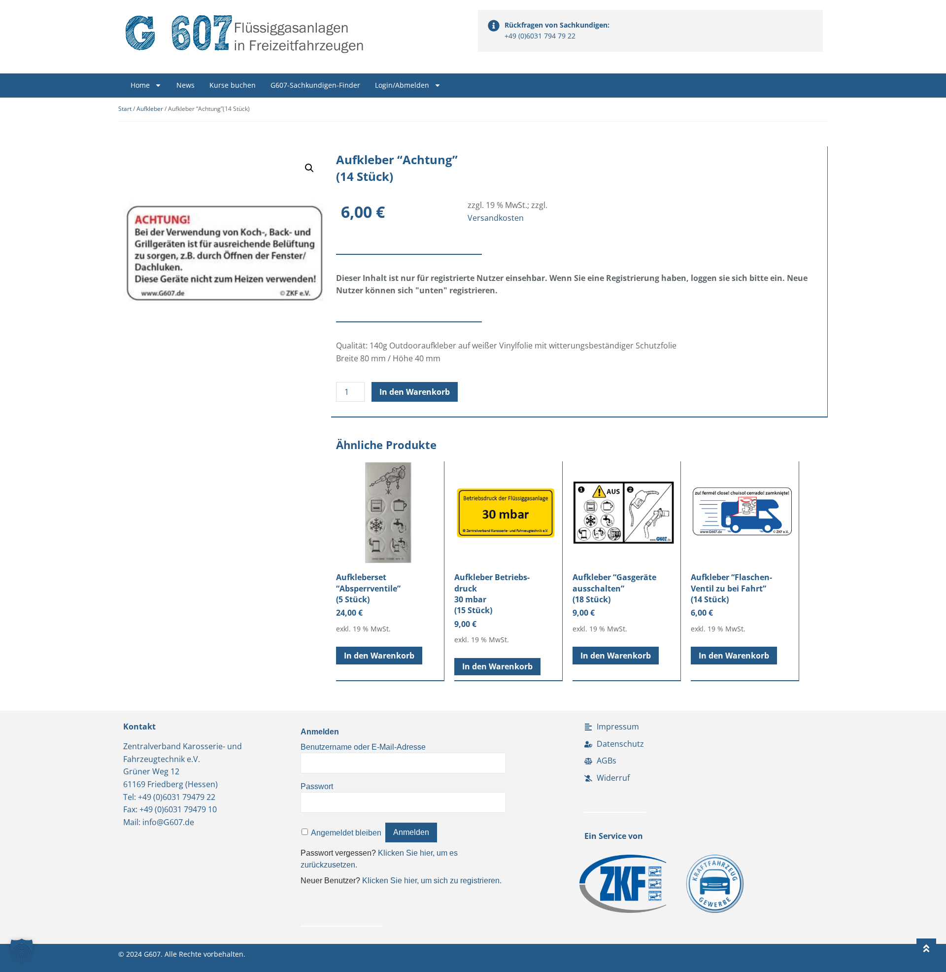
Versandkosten (496, 217)
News (185, 85)
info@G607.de (168, 822)
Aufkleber (149, 108)
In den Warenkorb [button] (379, 655)
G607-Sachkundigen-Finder (315, 85)
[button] (309, 168)
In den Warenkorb (414, 391)
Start (125, 108)
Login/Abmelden (402, 85)
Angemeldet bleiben (346, 833)
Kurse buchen (232, 85)
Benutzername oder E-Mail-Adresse (363, 747)
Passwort (317, 786)
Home (140, 85)
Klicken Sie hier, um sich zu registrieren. (432, 880)
